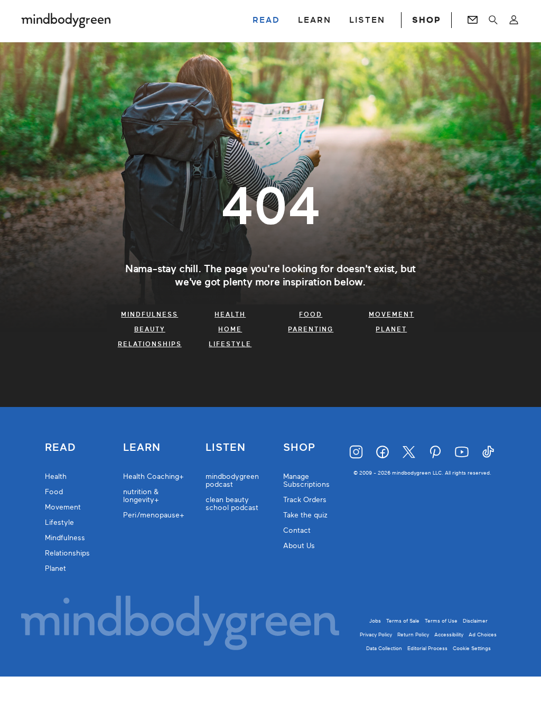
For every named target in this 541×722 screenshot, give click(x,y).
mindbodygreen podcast (232, 480)
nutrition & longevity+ (141, 496)
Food (310, 314)
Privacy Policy (376, 634)
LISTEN (367, 20)
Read (60, 447)
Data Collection (384, 648)
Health (230, 314)
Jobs (375, 621)
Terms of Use (441, 621)
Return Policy (413, 634)
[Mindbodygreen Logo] (66, 20)
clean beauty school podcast (232, 504)
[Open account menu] (514, 20)
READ (266, 20)
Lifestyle (230, 344)
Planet (391, 329)
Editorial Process (427, 648)
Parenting (310, 329)
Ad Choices (483, 634)
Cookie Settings (472, 648)
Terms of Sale (402, 621)
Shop (299, 447)
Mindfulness (149, 314)
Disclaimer (475, 621)
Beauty (149, 329)
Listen (226, 447)
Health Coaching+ (153, 476)
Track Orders (305, 500)
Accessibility (448, 634)
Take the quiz (305, 515)
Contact (297, 530)
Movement (391, 314)
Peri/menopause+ (153, 515)
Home (230, 329)
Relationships (150, 344)
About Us (299, 546)
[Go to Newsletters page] (473, 20)
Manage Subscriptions (306, 480)
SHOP (426, 20)
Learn (142, 447)
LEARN (314, 20)
